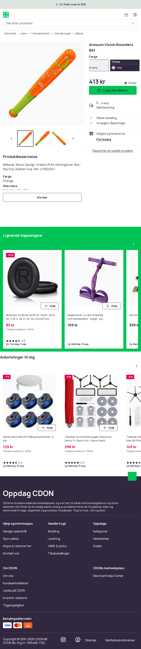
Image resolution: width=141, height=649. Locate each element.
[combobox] (70, 23)
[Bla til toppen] (132, 476)
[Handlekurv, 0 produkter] (126, 14)
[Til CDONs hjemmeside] (6, 14)
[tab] (25, 138)
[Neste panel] (133, 244)
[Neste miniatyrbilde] (73, 138)
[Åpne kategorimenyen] (135, 14)
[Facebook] (78, 639)
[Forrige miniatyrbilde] (11, 138)
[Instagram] (63, 639)
